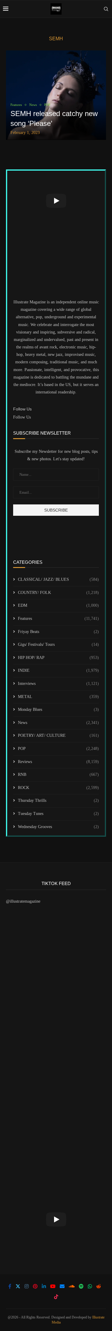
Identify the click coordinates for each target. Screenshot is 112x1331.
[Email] (62, 1286)
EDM (58, 605)
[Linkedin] (44, 1286)
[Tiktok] (56, 1297)
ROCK (58, 787)
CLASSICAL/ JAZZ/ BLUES (58, 579)
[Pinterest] (35, 1286)
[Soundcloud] (72, 1286)
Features (58, 618)
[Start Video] (56, 201)
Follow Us (22, 417)
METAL (58, 696)
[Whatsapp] (90, 1286)
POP (58, 748)
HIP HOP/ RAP (58, 657)
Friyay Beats (58, 631)
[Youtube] (53, 1286)
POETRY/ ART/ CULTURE (58, 735)
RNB (58, 774)
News (58, 722)
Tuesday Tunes (58, 813)
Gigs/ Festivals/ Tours (58, 644)
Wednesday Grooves (58, 826)
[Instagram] (26, 1286)
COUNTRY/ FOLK (58, 592)
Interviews (58, 683)
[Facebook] (9, 1286)
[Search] (106, 9)
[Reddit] (98, 1286)
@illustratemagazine (23, 901)
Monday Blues (58, 709)
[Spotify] (81, 1286)
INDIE (58, 670)
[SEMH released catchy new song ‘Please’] (56, 95)
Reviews (58, 761)
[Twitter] (18, 1286)
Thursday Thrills (58, 800)
